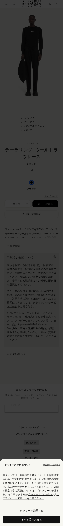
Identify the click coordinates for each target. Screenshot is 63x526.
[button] (51, 464)
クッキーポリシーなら (40, 494)
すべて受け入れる (31, 519)
